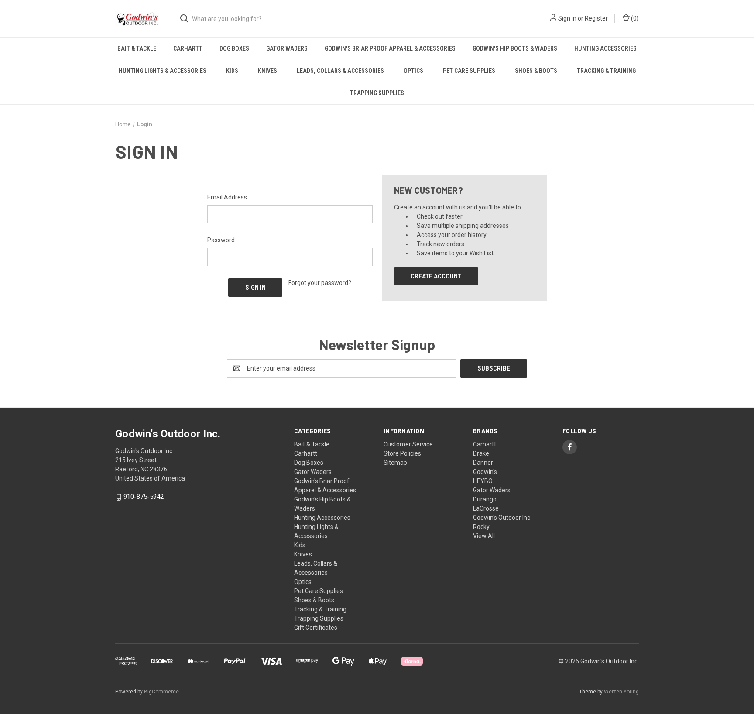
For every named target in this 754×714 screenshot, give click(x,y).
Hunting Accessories (605, 48)
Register (596, 18)
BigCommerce (161, 692)
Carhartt (187, 48)
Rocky (481, 526)
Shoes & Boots (536, 70)
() (634, 18)
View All (484, 535)
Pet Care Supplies (469, 70)
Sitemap (395, 462)
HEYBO (483, 480)
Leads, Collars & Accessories (340, 70)
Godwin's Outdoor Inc (501, 517)
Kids (232, 70)
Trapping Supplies (377, 92)
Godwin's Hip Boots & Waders (515, 48)
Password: (221, 240)
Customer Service (408, 444)
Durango (485, 499)
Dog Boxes (234, 48)
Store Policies (402, 453)
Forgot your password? (319, 282)
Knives (267, 70)
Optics (413, 70)
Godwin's (485, 471)
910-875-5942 (143, 497)
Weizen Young (621, 692)
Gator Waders (287, 48)
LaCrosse (486, 508)
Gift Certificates (315, 627)
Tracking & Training (606, 70)
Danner (483, 462)
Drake (481, 453)
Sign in (567, 18)
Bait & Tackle (136, 48)
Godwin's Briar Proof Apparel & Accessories (390, 48)
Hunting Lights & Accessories (162, 70)
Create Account (436, 276)
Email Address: (227, 197)
